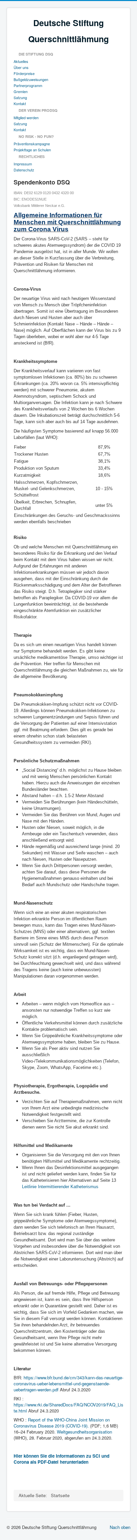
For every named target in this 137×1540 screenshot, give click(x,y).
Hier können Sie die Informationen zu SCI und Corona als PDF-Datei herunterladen (61, 1459)
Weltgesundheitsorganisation (84, 1432)
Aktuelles (21, 61)
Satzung (20, 97)
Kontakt (20, 103)
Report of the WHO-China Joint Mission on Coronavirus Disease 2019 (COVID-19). (62, 1422)
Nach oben (120, 1527)
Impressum (23, 163)
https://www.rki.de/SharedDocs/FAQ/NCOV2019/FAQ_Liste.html (68, 1407)
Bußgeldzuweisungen (31, 79)
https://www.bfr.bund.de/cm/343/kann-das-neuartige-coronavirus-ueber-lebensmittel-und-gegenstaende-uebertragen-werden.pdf (68, 1383)
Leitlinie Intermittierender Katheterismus (60, 1186)
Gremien (21, 91)
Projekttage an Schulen (32, 149)
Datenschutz (24, 169)
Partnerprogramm (28, 85)
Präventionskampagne (32, 143)
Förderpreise (24, 73)
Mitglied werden (26, 117)
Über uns (21, 67)
